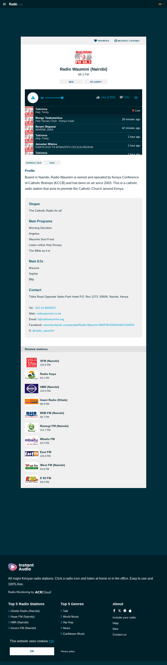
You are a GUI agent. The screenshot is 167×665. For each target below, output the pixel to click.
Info (51, 641)
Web (71, 82)
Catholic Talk (34, 163)
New (115, 628)
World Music (71, 616)
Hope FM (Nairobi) (23, 616)
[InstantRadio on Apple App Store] (130, 611)
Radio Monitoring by (21, 592)
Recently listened (128, 41)
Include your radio (124, 617)
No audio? (96, 82)
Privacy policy (68, 651)
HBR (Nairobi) (20, 622)
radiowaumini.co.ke (48, 313)
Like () (108, 97)
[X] (119, 611)
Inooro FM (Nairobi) (23, 628)
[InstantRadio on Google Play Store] (124, 611)
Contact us (119, 634)
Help (116, 623)
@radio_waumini (43, 330)
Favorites (103, 41)
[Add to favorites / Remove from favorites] (136, 98)
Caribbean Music (74, 633)
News (66, 628)
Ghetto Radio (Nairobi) (25, 611)
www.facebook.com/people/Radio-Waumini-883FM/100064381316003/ (88, 324)
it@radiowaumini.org (51, 319)
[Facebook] (114, 611)
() (126, 97)
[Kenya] (162, 4)
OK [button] (32, 651)
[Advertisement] (83, 22)
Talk (52, 163)
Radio (16, 4)
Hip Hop (68, 622)
